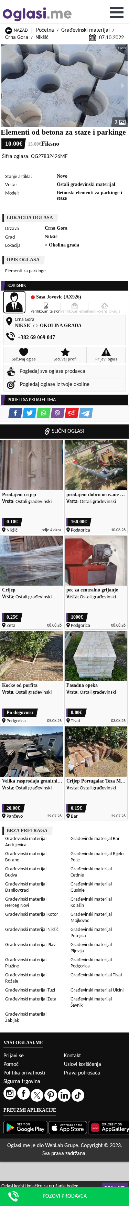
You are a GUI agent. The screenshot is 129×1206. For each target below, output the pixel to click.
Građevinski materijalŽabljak (25, 1017)
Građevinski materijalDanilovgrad (25, 887)
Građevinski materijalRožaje (25, 978)
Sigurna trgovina (21, 1081)
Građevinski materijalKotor (31, 914)
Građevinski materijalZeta (30, 999)
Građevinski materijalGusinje (91, 887)
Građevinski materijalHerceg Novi (25, 902)
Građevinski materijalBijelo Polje (97, 857)
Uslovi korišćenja (82, 1064)
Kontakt (72, 1056)
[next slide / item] (123, 85)
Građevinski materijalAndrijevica (25, 842)
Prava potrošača (82, 1073)
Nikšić (42, 37)
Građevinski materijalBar (95, 838)
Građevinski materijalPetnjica (91, 932)
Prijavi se (13, 1056)
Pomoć (11, 1064)
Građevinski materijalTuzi (30, 990)
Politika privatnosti (24, 1073)
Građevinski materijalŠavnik (91, 1002)
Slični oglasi (68, 431)
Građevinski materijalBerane (25, 857)
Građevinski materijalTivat (96, 975)
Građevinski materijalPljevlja (91, 948)
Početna (45, 30)
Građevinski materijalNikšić (31, 929)
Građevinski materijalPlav (30, 944)
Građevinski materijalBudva (25, 872)
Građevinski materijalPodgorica (91, 963)
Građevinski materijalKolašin (91, 902)
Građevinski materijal (85, 30)
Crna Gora (16, 37)
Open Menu (116, 12)
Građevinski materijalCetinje (91, 872)
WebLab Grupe (61, 1146)
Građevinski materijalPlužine (25, 963)
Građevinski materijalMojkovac (91, 917)
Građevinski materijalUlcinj (97, 990)
